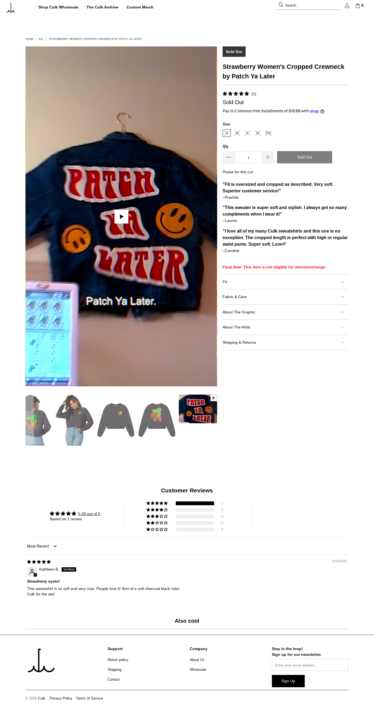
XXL (268, 133)
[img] (39, 562)
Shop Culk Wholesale (58, 7)
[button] (157, 503)
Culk (41, 698)
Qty (225, 146)
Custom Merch (140, 7)
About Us (197, 660)
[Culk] (17, 7)
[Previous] (29, 216)
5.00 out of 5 (89, 514)
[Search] (281, 5)
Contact (114, 679)
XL (258, 133)
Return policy (118, 660)
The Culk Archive (102, 7)
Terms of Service (89, 698)
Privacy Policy (61, 698)
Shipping (114, 670)
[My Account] (346, 5)
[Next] (213, 216)
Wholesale (198, 670)
